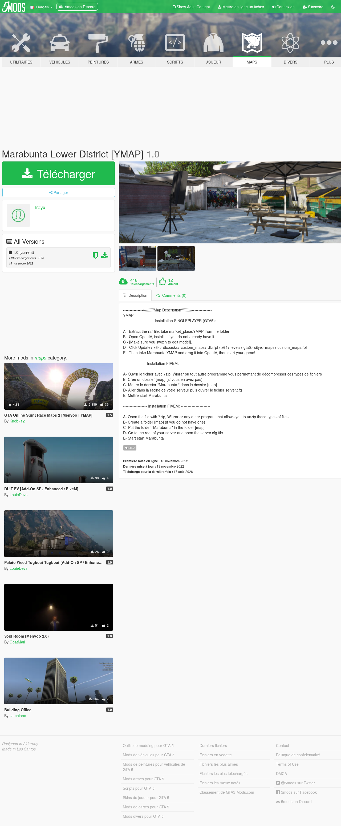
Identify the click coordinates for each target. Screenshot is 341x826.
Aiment (173, 284)
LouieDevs (18, 494)
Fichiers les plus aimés (219, 764)
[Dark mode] (333, 6)
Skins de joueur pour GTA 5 (146, 797)
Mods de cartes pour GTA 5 (146, 806)
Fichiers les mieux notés (220, 782)
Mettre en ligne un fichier (242, 6)
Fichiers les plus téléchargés (223, 773)
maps (40, 357)
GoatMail (17, 642)
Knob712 (17, 421)
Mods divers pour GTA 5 (143, 816)
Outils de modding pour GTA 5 (148, 745)
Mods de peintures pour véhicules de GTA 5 (154, 766)
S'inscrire (315, 6)
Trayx (39, 207)
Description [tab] (136, 295)
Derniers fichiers (213, 745)
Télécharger (64, 173)
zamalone (18, 715)
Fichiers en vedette (216, 754)
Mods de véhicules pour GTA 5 (148, 754)
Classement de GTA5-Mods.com (227, 792)
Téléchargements (142, 284)
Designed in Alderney (20, 743)
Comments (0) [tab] (173, 295)
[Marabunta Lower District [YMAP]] (137, 258)
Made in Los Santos (19, 749)
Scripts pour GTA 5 (139, 788)
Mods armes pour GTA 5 (143, 778)
